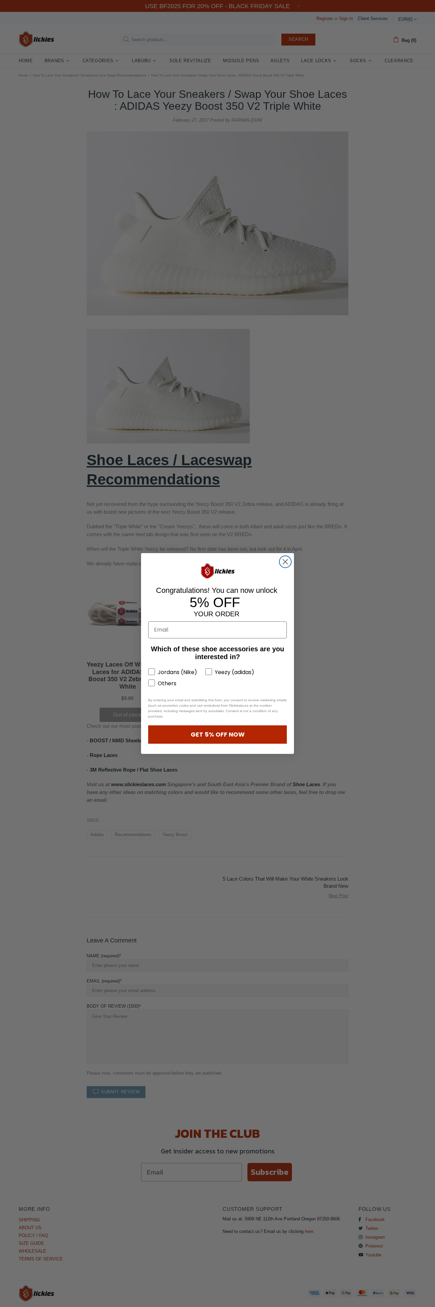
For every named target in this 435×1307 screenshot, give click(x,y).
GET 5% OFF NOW (218, 734)
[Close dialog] (285, 562)
